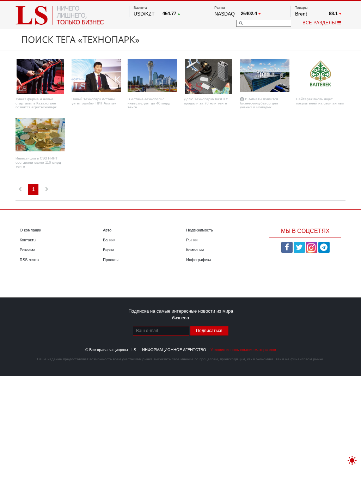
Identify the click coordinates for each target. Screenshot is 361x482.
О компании (30, 230)
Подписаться (209, 330)
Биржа (108, 250)
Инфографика (198, 260)
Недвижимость (199, 230)
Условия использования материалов (243, 350)
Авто (107, 230)
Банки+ (109, 240)
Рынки (191, 240)
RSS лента (29, 260)
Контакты (28, 240)
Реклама (27, 250)
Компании (195, 250)
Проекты (110, 260)
